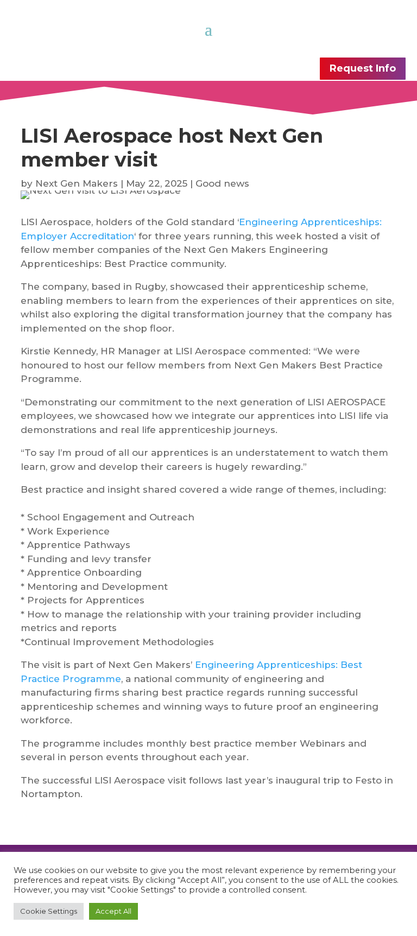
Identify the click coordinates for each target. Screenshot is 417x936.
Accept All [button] (113, 911)
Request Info (363, 68)
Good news (222, 183)
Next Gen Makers (76, 183)
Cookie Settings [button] (48, 911)
